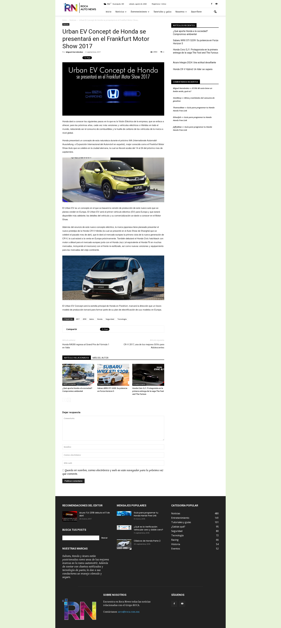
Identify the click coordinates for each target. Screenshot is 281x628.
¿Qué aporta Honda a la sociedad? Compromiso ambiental (190, 33)
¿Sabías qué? (178, 526)
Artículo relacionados (76, 358)
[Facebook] (211, 4)
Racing (175, 539)
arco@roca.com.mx (128, 611)
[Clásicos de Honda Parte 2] (124, 544)
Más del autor (100, 358)
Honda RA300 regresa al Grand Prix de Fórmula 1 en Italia (85, 346)
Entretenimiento (139, 11)
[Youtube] (216, 4)
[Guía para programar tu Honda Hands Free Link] (124, 513)
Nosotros (179, 11)
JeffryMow (177, 127)
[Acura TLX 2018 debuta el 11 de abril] (69, 516)
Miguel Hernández (74, 52)
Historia (175, 544)
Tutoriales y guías (162, 11)
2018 (84, 319)
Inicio (108, 11)
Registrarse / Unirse (159, 4)
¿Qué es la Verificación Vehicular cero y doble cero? (148, 528)
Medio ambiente (69, 384)
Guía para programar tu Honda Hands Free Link (146, 514)
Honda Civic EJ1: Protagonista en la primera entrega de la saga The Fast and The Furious (148, 391)
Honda (99, 319)
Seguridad (110, 319)
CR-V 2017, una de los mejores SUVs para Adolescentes (144, 346)
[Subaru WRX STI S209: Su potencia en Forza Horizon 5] (113, 375)
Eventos (175, 548)
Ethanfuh (177, 117)
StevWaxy (177, 98)
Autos (91, 319)
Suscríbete (196, 11)
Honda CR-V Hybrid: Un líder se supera (192, 69)
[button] (215, 11)
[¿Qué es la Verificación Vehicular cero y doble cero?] (124, 527)
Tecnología (122, 319)
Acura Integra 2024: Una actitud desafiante (194, 62)
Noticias (119, 11)
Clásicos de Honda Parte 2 (147, 540)
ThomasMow (178, 107)
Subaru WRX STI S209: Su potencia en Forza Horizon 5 (195, 42)
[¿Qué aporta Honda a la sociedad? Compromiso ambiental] (78, 375)
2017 (77, 319)
